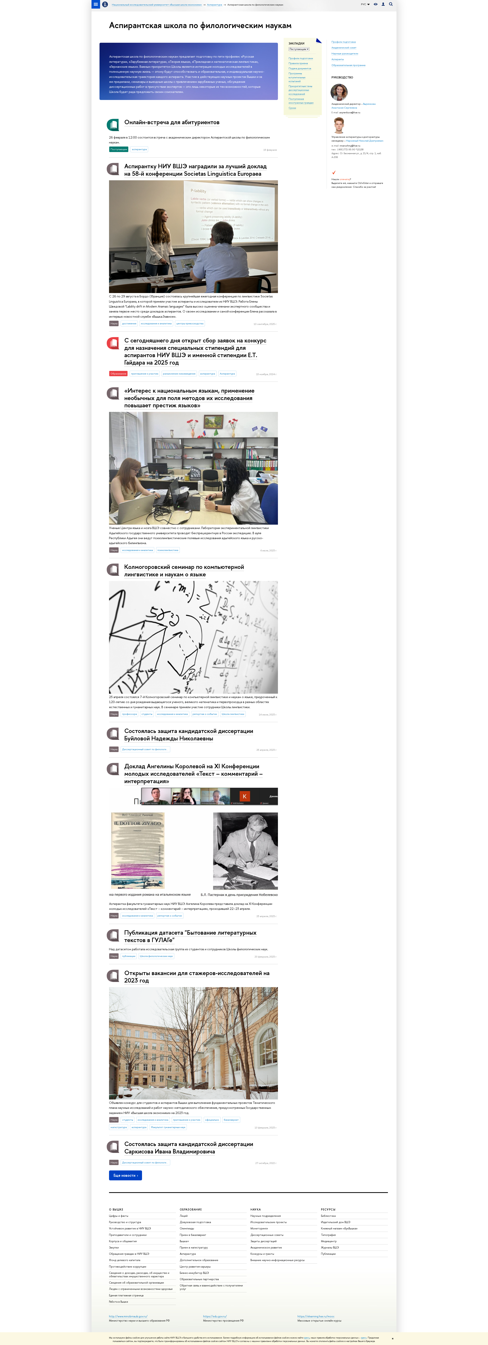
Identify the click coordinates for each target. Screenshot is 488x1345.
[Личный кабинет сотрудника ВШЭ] (383, 4)
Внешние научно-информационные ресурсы (277, 1260)
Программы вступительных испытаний (297, 77)
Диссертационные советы (266, 1235)
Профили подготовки (301, 58)
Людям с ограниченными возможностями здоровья (141, 1289)
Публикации (328, 1254)
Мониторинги (259, 1228)
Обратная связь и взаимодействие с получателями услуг (211, 1287)
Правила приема (298, 63)
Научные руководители (344, 53)
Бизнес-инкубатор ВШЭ (194, 1273)
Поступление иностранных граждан (301, 100)
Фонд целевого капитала (124, 1260)
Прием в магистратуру (194, 1247)
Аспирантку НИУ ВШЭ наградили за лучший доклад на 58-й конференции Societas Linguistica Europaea (195, 170)
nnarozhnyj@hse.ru (350, 145)
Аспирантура (188, 1254)
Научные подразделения (265, 1216)
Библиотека (328, 1216)
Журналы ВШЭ (330, 1247)
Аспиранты (337, 59)
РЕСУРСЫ (328, 1209)
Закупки (114, 1247)
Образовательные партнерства (199, 1279)
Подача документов (300, 68)
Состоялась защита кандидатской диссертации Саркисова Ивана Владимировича (188, 1147)
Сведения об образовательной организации (136, 1282)
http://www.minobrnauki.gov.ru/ (128, 1316)
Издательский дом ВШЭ (335, 1222)
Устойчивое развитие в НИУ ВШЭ (130, 1228)
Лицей (184, 1216)
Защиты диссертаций (263, 1241)
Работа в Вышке (118, 1301)
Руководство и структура (125, 1222)
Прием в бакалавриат (193, 1235)
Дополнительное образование (199, 1260)
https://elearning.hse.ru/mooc (316, 1316)
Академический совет (343, 47)
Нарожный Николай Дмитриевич (364, 140)
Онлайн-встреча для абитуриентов (172, 122)
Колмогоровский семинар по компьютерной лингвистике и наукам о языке (184, 570)
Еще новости (124, 1175)
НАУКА (255, 1209)
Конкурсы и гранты (262, 1254)
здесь (307, 1337)
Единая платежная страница (126, 1295)
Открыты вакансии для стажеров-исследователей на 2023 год (197, 976)
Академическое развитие (266, 1247)
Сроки (292, 108)
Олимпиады (187, 1228)
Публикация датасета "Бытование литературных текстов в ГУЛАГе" (190, 936)
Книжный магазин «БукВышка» (339, 1228)
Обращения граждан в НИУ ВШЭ (129, 1254)
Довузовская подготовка (195, 1222)
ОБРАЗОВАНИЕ (191, 1209)
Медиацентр (329, 1241)
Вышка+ (184, 1241)
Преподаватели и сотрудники (128, 1235)
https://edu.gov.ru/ (215, 1316)
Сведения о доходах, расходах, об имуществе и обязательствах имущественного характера (139, 1274)
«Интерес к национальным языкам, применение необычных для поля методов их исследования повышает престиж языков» (189, 397)
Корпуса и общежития (123, 1241)
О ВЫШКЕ (116, 1209)
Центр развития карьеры (195, 1266)
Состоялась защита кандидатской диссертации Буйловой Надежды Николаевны (188, 734)
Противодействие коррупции (127, 1266)
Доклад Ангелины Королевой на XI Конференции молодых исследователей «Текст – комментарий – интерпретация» (193, 773)
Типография (328, 1235)
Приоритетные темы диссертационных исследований (300, 89)
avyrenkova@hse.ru (349, 112)
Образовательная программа (348, 65)
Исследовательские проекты (268, 1222)
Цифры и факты (118, 1216)
